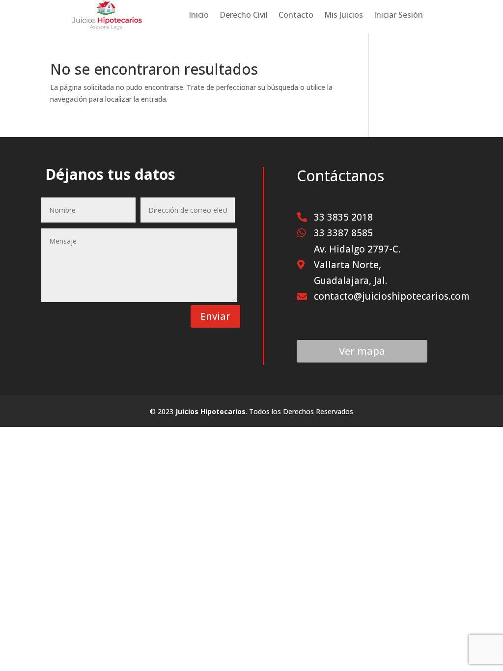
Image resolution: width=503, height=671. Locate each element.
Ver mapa (362, 351)
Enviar (215, 316)
